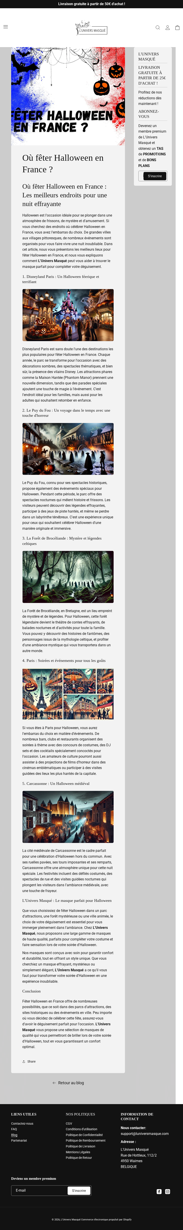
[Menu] (5, 27)
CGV (69, 1123)
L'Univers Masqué (71, 1219)
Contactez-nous (22, 1123)
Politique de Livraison (80, 1146)
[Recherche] (158, 28)
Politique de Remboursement (86, 1140)
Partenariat (19, 1140)
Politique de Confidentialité (84, 1135)
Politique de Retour (79, 1157)
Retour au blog (71, 1082)
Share (31, 1061)
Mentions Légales (78, 1152)
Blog (14, 1135)
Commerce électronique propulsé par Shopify (106, 1219)
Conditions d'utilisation (81, 1129)
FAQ (14, 1129)
